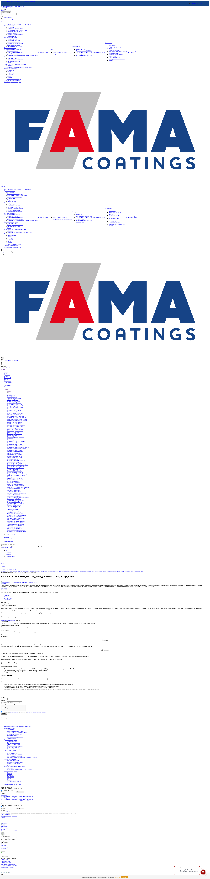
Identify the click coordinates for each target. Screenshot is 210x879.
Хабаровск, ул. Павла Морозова (16, 521)
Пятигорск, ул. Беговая (13, 476)
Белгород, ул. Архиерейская (15, 407)
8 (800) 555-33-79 (6, 10)
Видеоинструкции (6, 846)
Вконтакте (9, 550)
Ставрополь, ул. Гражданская (15, 500)
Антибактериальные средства (135, 571)
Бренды (3, 829)
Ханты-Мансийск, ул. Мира (15, 522)
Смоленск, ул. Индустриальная (16, 488)
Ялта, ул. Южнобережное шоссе (16, 530)
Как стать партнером (6, 814)
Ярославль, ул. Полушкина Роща (16, 531)
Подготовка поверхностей (8, 864)
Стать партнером (12, 1)
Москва (9, 394)
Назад (8, 391)
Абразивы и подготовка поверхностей (103, 571)
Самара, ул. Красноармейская (15, 485)
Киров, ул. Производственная (15, 437)
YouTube (8, 554)
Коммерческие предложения (9, 816)
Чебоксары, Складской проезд (15, 524)
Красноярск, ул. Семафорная (15, 451)
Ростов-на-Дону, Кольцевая (14, 478)
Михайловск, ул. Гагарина (14, 454)
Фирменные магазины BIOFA (9, 830)
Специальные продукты (86, 571)
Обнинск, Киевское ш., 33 (14, 469)
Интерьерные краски (57, 571)
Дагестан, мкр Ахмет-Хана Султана (17, 419)
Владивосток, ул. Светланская (15, 408)
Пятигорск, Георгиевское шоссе (16, 475)
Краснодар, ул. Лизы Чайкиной (16, 441)
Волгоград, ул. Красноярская (15, 410)
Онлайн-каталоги (5, 844)
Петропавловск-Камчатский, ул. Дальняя (18, 474)
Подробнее (4, 588)
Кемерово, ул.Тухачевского (14, 434)
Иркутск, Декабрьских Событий (16, 425)
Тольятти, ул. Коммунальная (15, 508)
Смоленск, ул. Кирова (13, 490)
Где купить (4, 1)
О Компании (4, 826)
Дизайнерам (31, 1)
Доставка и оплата (22, 1)
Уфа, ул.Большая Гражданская (15, 518)
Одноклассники (10, 556)
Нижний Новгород (12, 459)
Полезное (3, 845)
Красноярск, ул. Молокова (14, 450)
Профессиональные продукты (71, 571)
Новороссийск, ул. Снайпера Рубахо (17, 465)
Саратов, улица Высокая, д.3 (15, 398)
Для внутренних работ (44, 571)
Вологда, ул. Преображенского (15, 413)
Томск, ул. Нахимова (13, 509)
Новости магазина (7, 790)
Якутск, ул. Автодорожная (14, 528)
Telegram (8, 552)
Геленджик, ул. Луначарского (15, 416)
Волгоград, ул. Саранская (14, 411)
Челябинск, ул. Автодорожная (15, 525)
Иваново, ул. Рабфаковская (14, 422)
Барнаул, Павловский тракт (15, 404)
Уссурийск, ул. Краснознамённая (16, 515)
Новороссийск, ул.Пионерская (15, 466)
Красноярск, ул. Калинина (14, 444)
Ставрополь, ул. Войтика (14, 499)
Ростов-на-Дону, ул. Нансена (15, 479)
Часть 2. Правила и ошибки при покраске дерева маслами (17, 798)
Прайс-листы (4, 848)
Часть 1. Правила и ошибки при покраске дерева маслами (17, 796)
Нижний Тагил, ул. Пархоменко (16, 460)
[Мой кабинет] (1, 250)
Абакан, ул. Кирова (12, 400)
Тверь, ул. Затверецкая (13, 506)
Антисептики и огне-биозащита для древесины (14, 571)
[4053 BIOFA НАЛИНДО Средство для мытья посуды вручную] (19, 582)
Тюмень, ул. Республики (14, 512)
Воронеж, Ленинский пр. (14, 414)
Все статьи (4, 795)
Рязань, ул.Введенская (13, 482)
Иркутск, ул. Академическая (15, 426)
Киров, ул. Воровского (13, 435)
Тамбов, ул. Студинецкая (14, 505)
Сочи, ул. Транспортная (14, 496)
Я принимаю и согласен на (24, 712)
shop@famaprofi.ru (7, 547)
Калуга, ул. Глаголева (13, 432)
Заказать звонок (6, 12)
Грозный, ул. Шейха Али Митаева (16, 417)
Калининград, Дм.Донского (15, 431)
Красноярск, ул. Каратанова (15, 445)
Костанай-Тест (11, 438)
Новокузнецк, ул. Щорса (14, 462)
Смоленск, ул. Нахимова (14, 491)
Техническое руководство (8, 620)
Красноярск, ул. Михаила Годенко (16, 448)
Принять (124, 877)
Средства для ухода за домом (9, 865)
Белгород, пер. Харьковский (15, 406)
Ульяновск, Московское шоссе (15, 513)
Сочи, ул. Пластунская (13, 494)
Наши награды (5, 828)
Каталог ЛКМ (4, 859)
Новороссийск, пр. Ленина (14, 463)
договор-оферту (14, 712)
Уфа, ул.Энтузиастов (13, 519)
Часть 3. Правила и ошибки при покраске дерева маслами (17, 799)
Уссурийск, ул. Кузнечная (14, 516)
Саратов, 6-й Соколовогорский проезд (18, 487)
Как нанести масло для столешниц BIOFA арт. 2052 (15, 800)
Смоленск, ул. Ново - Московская (16, 493)
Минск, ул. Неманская (13, 453)
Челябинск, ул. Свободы (14, 527)
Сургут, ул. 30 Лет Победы (14, 502)
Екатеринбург (11, 395)
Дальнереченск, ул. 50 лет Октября (17, 420)
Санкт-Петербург (12, 397)
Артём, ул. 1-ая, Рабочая (14, 403)
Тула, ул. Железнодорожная (14, 510)
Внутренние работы (6, 862)
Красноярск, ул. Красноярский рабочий (18, 447)
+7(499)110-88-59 (6, 7)
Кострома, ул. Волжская (14, 440)
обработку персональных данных (36, 712)
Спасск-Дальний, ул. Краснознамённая (18, 497)
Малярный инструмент (120, 571)
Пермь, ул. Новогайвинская (15, 472)
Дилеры (3, 817)
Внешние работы (5, 861)
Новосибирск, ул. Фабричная (15, 468)
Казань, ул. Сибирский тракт (15, 429)
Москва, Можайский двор (14, 456)
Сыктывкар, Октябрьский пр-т (15, 503)
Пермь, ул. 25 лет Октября (14, 471)
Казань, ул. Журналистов (14, 428)
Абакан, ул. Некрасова (13, 401)
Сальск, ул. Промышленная (15, 484)
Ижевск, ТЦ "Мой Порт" (14, 423)
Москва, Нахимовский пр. (14, 457)
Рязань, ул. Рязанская (13, 481)
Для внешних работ (32, 571)
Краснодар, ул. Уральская (14, 442)
